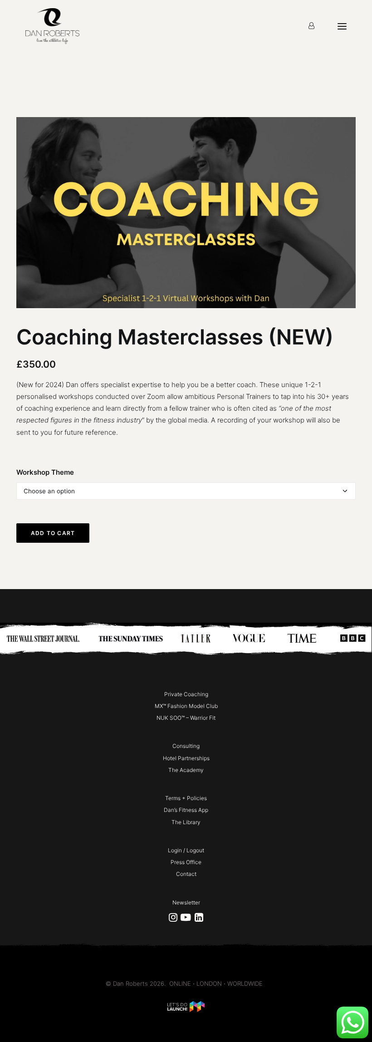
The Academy (186, 770)
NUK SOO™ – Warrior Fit (186, 717)
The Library (186, 822)
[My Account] (311, 26)
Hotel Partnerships (186, 758)
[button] (173, 919)
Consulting (186, 745)
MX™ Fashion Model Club (186, 706)
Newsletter (186, 902)
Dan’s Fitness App (186, 809)
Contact (186, 873)
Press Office (186, 862)
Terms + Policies (186, 798)
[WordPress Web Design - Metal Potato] (186, 1009)
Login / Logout (186, 850)
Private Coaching (186, 694)
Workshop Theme (45, 472)
